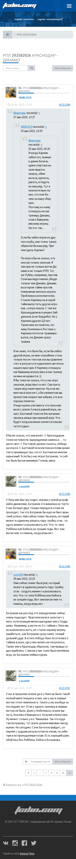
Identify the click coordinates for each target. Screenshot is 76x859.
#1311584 (64, 105)
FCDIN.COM (19, 5)
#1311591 (64, 688)
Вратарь (19, 113)
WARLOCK (25, 97)
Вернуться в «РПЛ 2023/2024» (23, 785)
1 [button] (34, 772)
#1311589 (64, 566)
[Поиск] (31, 68)
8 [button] (51, 772)
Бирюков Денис (27, 853)
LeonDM (24, 486)
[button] (28, 773)
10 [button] (63, 772)
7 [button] (46, 772)
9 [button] (56, 772)
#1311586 (64, 494)
